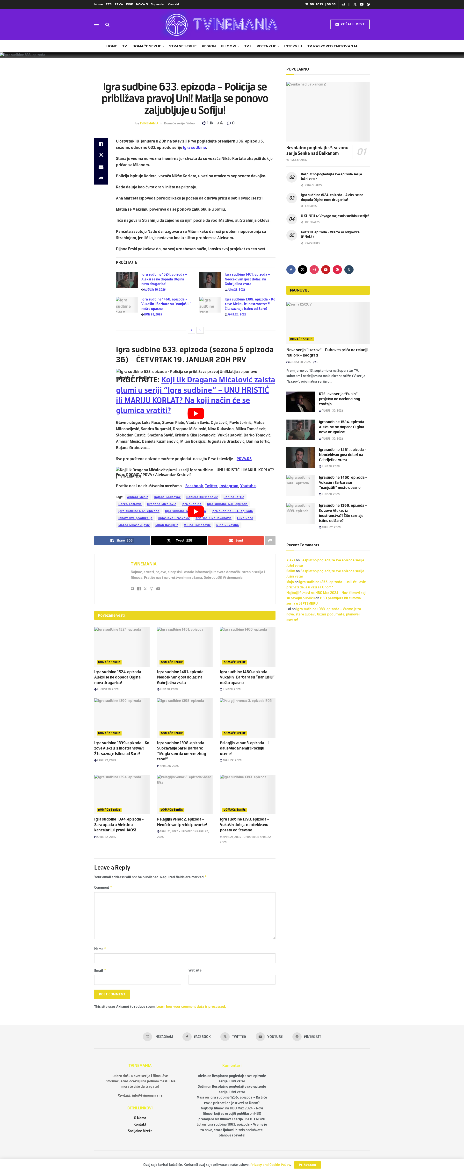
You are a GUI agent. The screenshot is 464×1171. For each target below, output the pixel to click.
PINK (129, 4)
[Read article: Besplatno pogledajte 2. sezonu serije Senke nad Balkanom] (328, 112)
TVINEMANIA (149, 123)
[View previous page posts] (191, 330)
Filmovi (228, 46)
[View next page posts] (200, 330)
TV (124, 46)
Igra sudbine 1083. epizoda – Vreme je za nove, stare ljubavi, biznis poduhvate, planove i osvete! (323, 614)
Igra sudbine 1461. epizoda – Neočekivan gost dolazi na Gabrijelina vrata (247, 279)
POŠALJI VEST (352, 24)
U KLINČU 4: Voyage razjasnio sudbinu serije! (335, 216)
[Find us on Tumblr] (349, 269)
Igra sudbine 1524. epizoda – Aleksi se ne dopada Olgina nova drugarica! (164, 279)
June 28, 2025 (236, 289)
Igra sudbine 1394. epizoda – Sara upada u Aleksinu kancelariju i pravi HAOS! (119, 824)
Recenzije (266, 46)
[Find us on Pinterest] (368, 4)
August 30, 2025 (155, 289)
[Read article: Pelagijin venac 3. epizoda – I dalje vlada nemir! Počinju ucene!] (248, 718)
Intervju (293, 46)
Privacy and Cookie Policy (270, 1165)
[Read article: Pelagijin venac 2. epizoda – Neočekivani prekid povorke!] (185, 794)
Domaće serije (146, 46)
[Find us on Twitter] (355, 4)
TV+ (247, 46)
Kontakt (173, 4)
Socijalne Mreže (140, 1131)
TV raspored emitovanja (332, 46)
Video (190, 123)
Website (195, 970)
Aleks (290, 560)
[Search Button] (107, 24)
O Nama (140, 1118)
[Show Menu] (96, 24)
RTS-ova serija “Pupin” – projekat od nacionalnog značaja (340, 399)
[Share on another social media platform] (101, 179)
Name (100, 948)
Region (209, 46)
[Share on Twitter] (101, 155)
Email (100, 970)
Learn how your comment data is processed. (191, 1007)
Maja (290, 582)
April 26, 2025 (169, 766)
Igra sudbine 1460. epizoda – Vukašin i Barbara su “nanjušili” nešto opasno (166, 304)
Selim (290, 571)
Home (98, 4)
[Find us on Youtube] (361, 4)
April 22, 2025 (232, 760)
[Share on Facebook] (101, 144)
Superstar (158, 4)
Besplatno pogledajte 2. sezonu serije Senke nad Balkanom (317, 150)
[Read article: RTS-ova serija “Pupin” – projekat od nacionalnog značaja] (300, 402)
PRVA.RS (244, 459)
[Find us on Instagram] (343, 4)
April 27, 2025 (236, 314)
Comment (103, 887)
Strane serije (182, 46)
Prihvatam (307, 1165)
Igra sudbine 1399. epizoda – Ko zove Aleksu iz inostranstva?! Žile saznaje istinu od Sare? (250, 304)
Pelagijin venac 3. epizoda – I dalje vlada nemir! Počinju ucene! (244, 748)
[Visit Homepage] (220, 24)
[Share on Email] (101, 167)
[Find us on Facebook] (349, 4)
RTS (109, 4)
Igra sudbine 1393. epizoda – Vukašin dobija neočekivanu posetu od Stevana (244, 824)
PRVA (119, 4)
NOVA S (142, 4)
